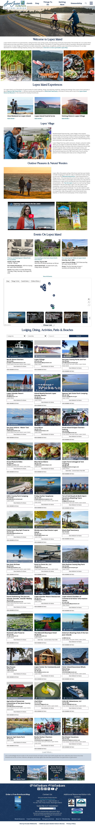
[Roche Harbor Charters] (41, 287)
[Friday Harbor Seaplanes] (53, 308)
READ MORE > (11, 118)
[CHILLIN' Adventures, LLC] (53, 306)
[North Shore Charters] (43, 286)
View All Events (47, 276)
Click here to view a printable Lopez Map (55, 47)
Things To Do (15, 281)
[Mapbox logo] (7, 325)
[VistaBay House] (44, 289)
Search (78, 336)
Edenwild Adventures (68, 176)
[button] (53, 308)
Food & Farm (25, 281)
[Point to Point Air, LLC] (54, 295)
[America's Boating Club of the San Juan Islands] (43, 288)
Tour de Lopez (68, 183)
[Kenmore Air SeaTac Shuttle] (51, 305)
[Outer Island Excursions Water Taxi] (45, 286)
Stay (7, 281)
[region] (47, 302)
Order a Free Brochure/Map (18, 794)
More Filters (36, 281)
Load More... (47, 752)
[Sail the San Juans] (49, 284)
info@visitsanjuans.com (47, 799)
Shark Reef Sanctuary (51, 91)
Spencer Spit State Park (14, 91)
